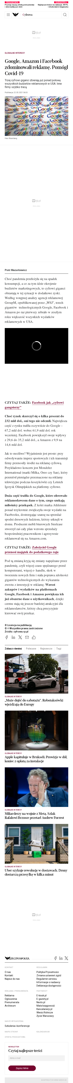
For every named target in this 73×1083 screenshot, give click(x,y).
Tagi (58, 648)
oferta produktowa (15, 1037)
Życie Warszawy (45, 1016)
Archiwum (10, 1005)
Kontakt (9, 975)
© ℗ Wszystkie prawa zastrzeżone (24, 628)
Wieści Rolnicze (44, 1012)
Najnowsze (46, 648)
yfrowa (27, 14)
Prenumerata (12, 1002)
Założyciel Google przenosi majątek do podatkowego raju (32, 549)
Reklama (9, 995)
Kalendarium (43, 1032)
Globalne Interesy (15, 53)
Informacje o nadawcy (48, 982)
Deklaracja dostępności (48, 985)
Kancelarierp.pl (44, 1009)
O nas (8, 972)
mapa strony (11, 1032)
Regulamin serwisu (46, 979)
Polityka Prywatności (47, 972)
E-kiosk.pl (41, 995)
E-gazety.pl (42, 999)
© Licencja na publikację (18, 625)
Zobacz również (13, 648)
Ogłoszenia (11, 999)
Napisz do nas (12, 979)
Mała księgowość (45, 1005)
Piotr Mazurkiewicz (16, 270)
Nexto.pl (40, 1002)
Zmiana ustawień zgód (48, 975)
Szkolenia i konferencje (17, 1026)
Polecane (31, 648)
